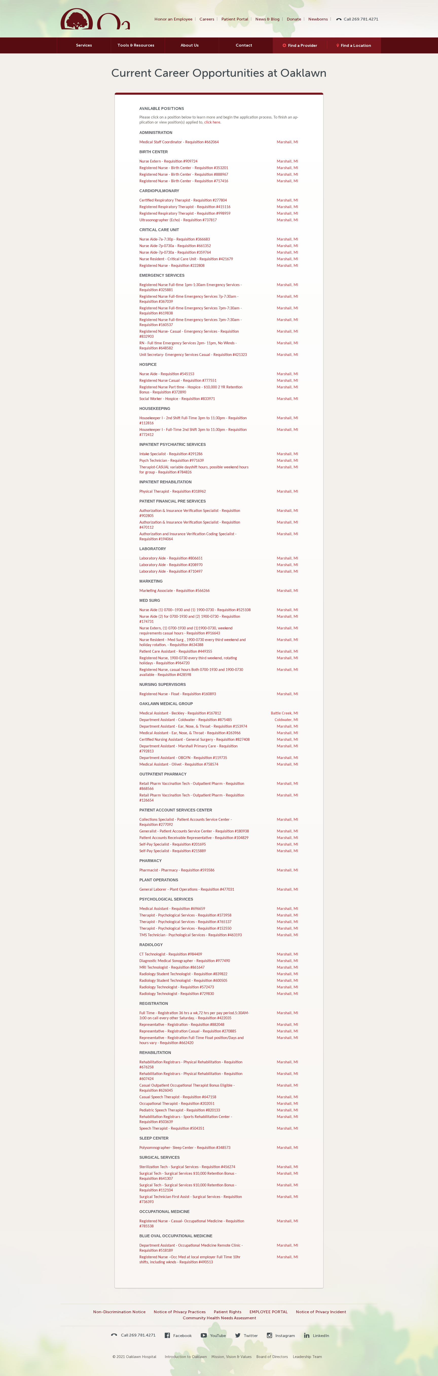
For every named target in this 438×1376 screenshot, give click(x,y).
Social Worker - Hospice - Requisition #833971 (177, 399)
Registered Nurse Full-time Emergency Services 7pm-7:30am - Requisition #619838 (190, 310)
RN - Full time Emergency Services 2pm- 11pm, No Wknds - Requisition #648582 (188, 345)
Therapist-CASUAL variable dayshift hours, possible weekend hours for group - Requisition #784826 (193, 469)
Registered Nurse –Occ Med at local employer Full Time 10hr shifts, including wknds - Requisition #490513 (190, 1259)
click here (212, 123)
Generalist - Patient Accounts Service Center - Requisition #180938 (194, 831)
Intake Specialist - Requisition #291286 (171, 454)
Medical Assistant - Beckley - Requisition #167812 (180, 713)
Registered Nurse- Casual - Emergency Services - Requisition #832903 (189, 334)
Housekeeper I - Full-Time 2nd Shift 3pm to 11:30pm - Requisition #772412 (193, 432)
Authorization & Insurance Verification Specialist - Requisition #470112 (189, 525)
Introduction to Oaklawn (186, 1356)
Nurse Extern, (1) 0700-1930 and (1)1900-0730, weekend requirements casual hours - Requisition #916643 (185, 630)
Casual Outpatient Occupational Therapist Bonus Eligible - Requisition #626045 (187, 1088)
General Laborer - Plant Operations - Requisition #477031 (186, 890)
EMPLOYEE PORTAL (268, 1311)
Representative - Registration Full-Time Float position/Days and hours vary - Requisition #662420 (191, 1040)
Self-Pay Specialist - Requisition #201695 (172, 845)
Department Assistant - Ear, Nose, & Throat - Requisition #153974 (193, 727)
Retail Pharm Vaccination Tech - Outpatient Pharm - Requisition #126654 (191, 798)
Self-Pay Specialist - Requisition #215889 (172, 851)
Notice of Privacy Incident (321, 1311)
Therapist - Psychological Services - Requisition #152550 (185, 929)
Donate (294, 19)
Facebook (182, 1335)
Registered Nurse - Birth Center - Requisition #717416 (183, 181)
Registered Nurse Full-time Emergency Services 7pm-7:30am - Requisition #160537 (190, 322)
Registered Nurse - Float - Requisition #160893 (177, 694)
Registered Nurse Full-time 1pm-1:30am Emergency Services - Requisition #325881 (190, 287)
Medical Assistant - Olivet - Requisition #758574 (178, 765)
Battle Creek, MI (284, 713)
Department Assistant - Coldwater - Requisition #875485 (185, 720)
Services (84, 45)
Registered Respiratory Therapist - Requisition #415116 (184, 207)
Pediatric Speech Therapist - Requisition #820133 (179, 1110)
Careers (206, 19)
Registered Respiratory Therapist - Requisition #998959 (184, 214)
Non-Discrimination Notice (119, 1311)
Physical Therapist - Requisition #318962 (172, 492)
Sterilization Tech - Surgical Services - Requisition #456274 (187, 1167)
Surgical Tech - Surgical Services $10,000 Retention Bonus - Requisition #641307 (187, 1176)
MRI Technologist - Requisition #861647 (172, 968)
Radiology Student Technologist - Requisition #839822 (183, 974)
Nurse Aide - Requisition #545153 (166, 374)
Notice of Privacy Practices (180, 1311)
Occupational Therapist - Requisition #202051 (176, 1104)
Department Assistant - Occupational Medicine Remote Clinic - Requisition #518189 (191, 1248)
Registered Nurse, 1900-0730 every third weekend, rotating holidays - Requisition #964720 (188, 660)
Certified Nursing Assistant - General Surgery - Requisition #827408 (194, 740)
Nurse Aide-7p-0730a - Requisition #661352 (175, 246)
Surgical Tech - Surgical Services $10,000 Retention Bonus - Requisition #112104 (187, 1187)
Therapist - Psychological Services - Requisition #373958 (185, 915)
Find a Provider (302, 45)
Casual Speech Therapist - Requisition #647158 (177, 1097)
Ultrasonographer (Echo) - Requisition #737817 (178, 220)
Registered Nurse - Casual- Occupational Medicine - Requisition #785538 (191, 1223)
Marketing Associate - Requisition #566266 (174, 591)
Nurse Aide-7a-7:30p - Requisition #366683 (174, 239)
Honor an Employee (173, 19)
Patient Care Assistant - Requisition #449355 (175, 652)
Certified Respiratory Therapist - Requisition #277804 (183, 200)
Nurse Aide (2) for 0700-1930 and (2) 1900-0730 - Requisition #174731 (189, 619)
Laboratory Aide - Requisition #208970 (171, 565)
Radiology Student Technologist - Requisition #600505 (183, 981)
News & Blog (267, 19)
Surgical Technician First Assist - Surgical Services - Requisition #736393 (190, 1199)
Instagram (284, 1335)
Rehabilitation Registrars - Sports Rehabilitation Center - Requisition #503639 (185, 1119)
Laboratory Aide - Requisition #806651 (171, 558)
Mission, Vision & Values (231, 1356)
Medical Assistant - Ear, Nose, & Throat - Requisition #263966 (190, 733)
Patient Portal (234, 19)
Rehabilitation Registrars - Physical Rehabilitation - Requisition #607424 (190, 1076)
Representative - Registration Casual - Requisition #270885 (187, 1031)
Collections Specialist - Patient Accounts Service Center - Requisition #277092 (185, 822)
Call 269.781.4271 (361, 19)
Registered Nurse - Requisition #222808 (172, 266)
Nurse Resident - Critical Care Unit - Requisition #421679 (186, 259)
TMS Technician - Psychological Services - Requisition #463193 (190, 935)
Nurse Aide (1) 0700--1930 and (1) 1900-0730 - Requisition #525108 (195, 610)
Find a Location (356, 45)
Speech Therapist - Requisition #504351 (171, 1129)
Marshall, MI (287, 142)
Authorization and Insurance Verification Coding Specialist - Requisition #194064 (187, 536)
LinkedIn (320, 1335)
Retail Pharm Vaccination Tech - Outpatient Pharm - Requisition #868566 (191, 786)
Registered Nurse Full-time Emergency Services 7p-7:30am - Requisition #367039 (189, 299)
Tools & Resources (135, 45)
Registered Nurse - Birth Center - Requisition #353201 (183, 168)
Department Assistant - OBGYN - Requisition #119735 (183, 758)
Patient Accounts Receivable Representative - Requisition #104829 (193, 838)
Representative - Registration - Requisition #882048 (181, 1025)
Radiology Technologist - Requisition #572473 (176, 987)
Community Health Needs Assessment (219, 1317)
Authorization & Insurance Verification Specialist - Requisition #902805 (189, 513)
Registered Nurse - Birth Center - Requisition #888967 (183, 175)
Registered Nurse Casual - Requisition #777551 (177, 381)
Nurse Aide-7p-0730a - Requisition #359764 (175, 253)
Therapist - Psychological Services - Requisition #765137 (185, 922)
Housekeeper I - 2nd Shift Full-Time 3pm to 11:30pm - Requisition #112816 (193, 420)
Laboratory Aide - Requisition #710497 (171, 572)
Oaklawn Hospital (96, 18)
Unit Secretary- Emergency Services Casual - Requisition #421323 (193, 355)
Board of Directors (272, 1356)
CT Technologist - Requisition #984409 (170, 954)
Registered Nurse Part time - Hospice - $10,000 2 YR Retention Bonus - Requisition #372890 (190, 389)
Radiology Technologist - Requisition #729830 (176, 994)
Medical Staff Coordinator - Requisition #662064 (179, 142)
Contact (244, 45)
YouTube (217, 1335)
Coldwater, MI (286, 720)
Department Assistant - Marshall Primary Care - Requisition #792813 (188, 748)
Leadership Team (307, 1356)
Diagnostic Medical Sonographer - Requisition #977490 (184, 961)
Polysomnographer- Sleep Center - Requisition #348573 (184, 1148)
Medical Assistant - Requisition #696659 (172, 909)
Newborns (318, 19)
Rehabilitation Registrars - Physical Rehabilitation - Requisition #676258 (190, 1064)
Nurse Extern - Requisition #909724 (168, 161)
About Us (190, 45)
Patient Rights (227, 1311)
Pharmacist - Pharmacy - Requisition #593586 (176, 870)
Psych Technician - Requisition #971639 (171, 461)
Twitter (250, 1335)
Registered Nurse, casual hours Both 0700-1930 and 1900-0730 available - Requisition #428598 (191, 672)
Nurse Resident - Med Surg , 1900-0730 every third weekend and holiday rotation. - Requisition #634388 (192, 642)
